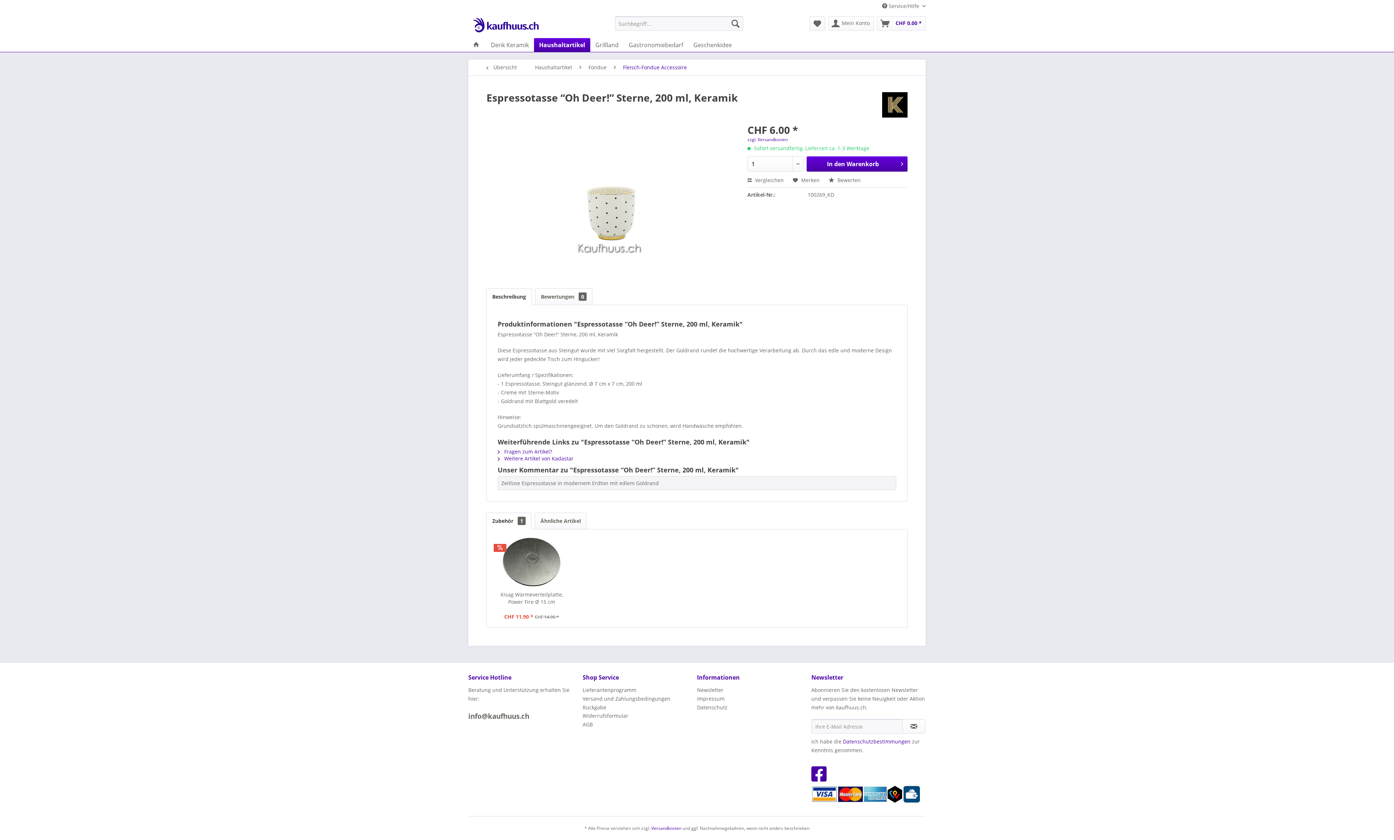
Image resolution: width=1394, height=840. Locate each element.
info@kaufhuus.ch (498, 716)
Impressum (711, 698)
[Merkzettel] (817, 23)
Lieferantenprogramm (609, 690)
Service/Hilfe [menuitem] (904, 6)
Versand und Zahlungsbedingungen (626, 698)
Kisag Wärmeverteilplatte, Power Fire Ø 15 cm (532, 598)
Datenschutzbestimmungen (876, 741)
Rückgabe (594, 707)
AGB (588, 724)
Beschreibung (509, 296)
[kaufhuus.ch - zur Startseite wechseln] (505, 25)
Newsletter (710, 690)
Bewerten (848, 180)
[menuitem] (679, 23)
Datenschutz (712, 707)
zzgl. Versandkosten (767, 139)
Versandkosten (666, 828)
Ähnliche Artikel (561, 520)
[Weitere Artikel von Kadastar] (895, 105)
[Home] (476, 45)
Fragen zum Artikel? (527, 451)
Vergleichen (769, 180)
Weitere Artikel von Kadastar (538, 458)
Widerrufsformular (605, 715)
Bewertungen (562, 296)
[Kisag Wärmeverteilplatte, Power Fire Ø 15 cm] (532, 562)
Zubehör (507, 520)
